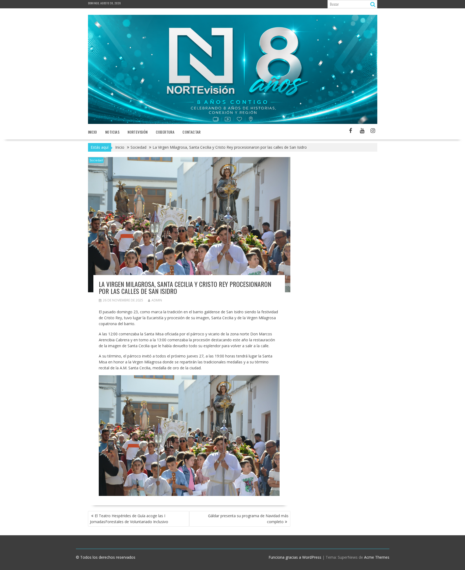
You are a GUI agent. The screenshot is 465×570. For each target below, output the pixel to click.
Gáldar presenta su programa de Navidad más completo (248, 518)
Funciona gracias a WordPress (295, 557)
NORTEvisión (137, 132)
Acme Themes (376, 557)
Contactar (191, 132)
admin (157, 300)
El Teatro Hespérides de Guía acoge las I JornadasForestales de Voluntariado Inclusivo (129, 518)
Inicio (92, 132)
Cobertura (165, 132)
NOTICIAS (112, 132)
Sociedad (96, 160)
